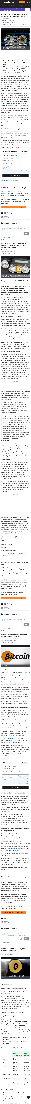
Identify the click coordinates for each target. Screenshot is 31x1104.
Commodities (22, 5)
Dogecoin (17, 858)
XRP (2, 846)
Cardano (14, 848)
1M (8, 163)
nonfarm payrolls (12, 738)
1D (3, 163)
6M (11, 163)
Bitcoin (14, 676)
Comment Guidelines (6, 237)
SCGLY (26, 76)
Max (19, 163)
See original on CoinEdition (9, 180)
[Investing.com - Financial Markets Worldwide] (9, 2)
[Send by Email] (15, 213)
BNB (2, 853)
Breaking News (6, 5)
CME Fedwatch (13, 735)
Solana (7, 848)
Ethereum (10, 105)
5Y (16, 163)
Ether (14, 841)
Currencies (14, 5)
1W (6, 163)
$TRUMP (26, 858)
